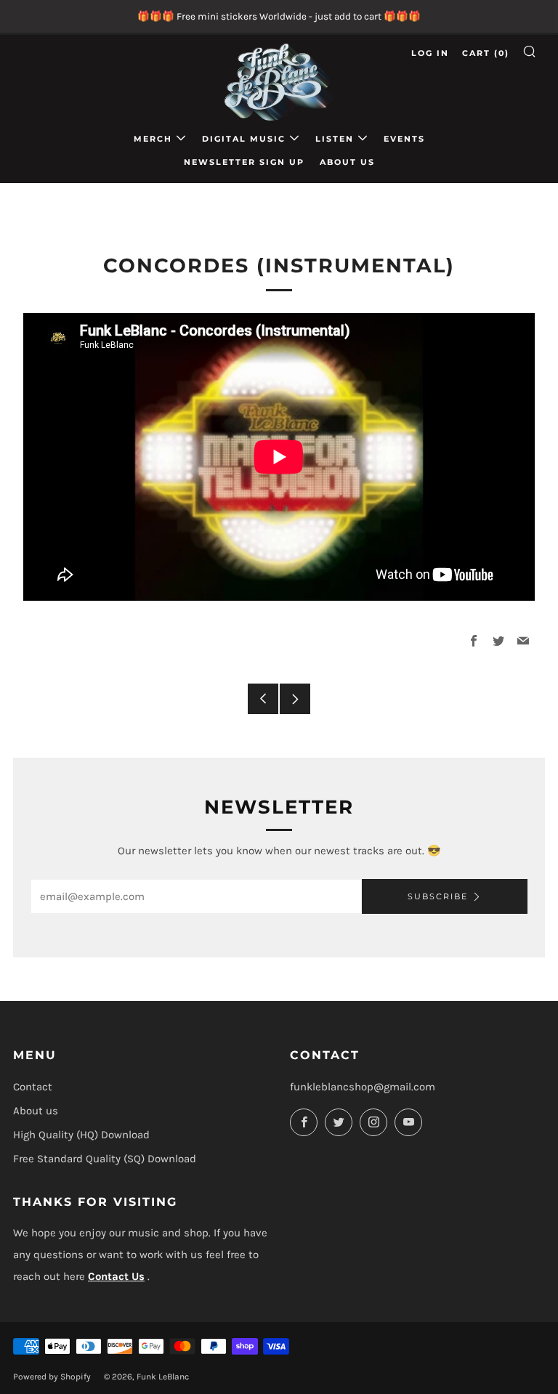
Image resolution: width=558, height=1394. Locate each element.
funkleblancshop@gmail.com (362, 1086)
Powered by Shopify (52, 1376)
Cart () (485, 53)
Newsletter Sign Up (244, 162)
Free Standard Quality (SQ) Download (104, 1158)
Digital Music (244, 139)
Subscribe (438, 896)
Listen (334, 139)
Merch (153, 139)
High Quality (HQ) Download (81, 1134)
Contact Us (116, 1276)
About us (347, 162)
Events (404, 139)
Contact (32, 1086)
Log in (430, 53)
